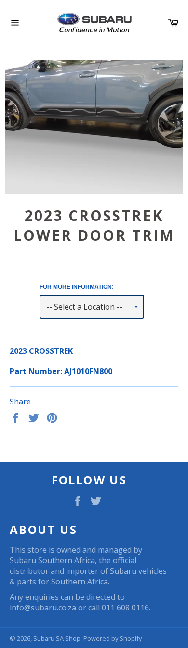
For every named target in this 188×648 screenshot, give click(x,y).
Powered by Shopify (112, 638)
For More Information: (77, 287)
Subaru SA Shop (57, 638)
